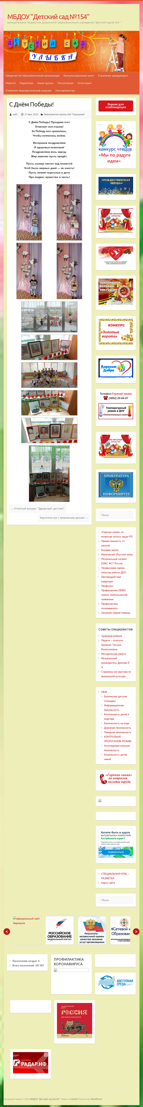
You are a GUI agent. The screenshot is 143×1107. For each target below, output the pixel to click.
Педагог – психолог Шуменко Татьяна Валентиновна (112, 645)
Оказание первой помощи (115, 612)
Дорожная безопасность (117, 727)
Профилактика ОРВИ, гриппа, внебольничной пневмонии (114, 595)
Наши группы (45, 83)
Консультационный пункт (79, 75)
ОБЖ (104, 692)
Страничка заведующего (113, 75)
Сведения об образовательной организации (33, 75)
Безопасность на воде (116, 723)
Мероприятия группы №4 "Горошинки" (64, 114)
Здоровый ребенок (111, 636)
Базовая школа (109, 550)
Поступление (66, 83)
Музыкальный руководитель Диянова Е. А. (115, 663)
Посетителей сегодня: (25, 961)
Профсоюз (107, 585)
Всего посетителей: (23, 965)
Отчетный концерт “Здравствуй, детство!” (37, 508)
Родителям (26, 83)
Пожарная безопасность (117, 732)
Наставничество (65, 90)
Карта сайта (108, 882)
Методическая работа (113, 653)
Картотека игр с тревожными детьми (64, 517)
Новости (11, 83)
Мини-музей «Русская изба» (117, 554)
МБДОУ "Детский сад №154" (48, 16)
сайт (15, 114)
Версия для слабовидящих (115, 106)
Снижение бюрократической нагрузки (28, 90)
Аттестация (84, 83)
